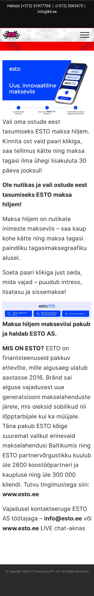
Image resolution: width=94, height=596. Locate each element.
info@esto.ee (63, 518)
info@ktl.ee (47, 11)
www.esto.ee (20, 494)
